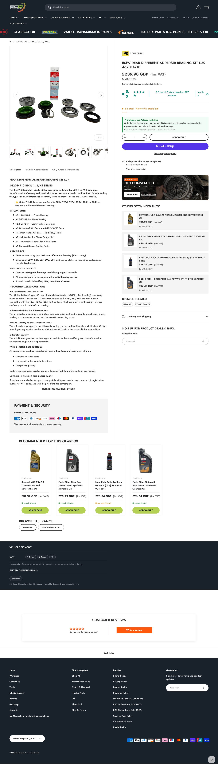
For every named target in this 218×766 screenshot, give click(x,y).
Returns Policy (120, 687)
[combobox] (110, 7)
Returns (13, 698)
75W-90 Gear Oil (142, 304)
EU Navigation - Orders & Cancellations (29, 715)
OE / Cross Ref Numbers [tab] (65, 169)
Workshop (158, 17)
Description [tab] (15, 169)
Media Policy (119, 727)
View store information (136, 168)
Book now (132, 194)
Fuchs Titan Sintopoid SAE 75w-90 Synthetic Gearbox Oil (171, 280)
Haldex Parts (85, 17)
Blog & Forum (16, 23)
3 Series (42, 557)
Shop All (14, 17)
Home (11, 42)
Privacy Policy (120, 681)
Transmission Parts (33, 17)
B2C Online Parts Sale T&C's (127, 704)
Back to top (109, 652)
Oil (100, 17)
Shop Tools (116, 17)
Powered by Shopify (32, 753)
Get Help (14, 704)
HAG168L (127, 304)
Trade (186, 17)
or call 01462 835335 (148, 194)
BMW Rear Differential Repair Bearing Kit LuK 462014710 (33, 42)
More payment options (165, 153)
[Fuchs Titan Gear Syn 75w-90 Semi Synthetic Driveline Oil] (72, 461)
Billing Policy (119, 675)
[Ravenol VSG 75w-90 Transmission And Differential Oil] (35, 461)
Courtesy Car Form (122, 721)
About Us (13, 710)
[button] (206, 7)
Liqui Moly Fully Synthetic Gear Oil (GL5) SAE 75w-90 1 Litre (172, 259)
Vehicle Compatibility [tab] (37, 169)
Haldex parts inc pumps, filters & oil (149, 32)
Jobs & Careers (201, 17)
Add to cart (179, 137)
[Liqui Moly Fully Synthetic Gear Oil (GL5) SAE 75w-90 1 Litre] (108, 461)
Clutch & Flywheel (61, 17)
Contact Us (173, 17)
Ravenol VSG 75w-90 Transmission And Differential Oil (171, 216)
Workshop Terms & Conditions (128, 698)
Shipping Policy (121, 693)
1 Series (30, 557)
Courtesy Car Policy (122, 715)
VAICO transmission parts (62, 32)
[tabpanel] (58, 283)
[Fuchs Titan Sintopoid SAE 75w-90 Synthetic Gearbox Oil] (146, 461)
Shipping (137, 84)
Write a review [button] (134, 630)
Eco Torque (20, 753)
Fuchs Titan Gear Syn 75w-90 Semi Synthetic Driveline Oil (172, 238)
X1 (52, 557)
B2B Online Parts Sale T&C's (127, 710)
